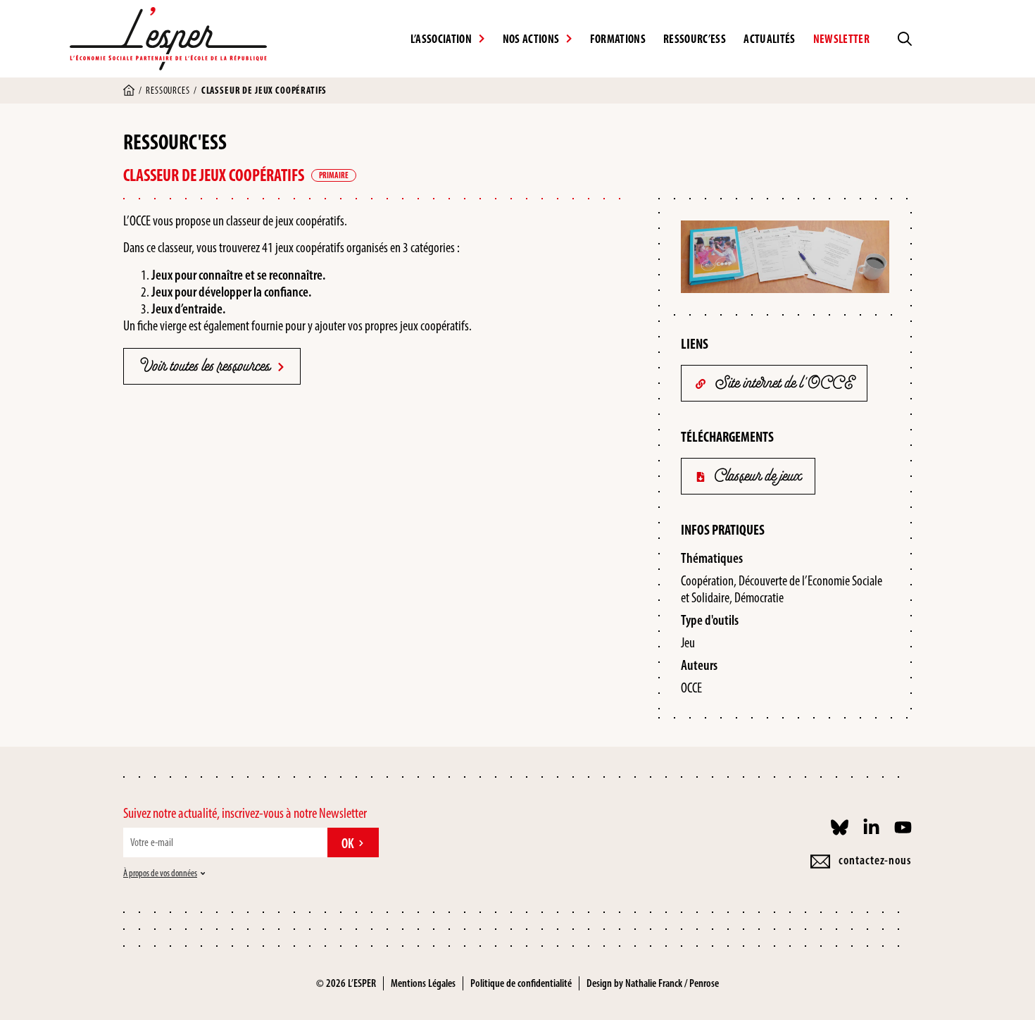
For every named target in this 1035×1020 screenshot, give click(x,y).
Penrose (704, 983)
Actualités (769, 39)
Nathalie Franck (653, 983)
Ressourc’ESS (694, 39)
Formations (618, 39)
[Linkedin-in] (871, 827)
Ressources (167, 91)
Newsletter (841, 39)
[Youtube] (903, 827)
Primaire (334, 175)
